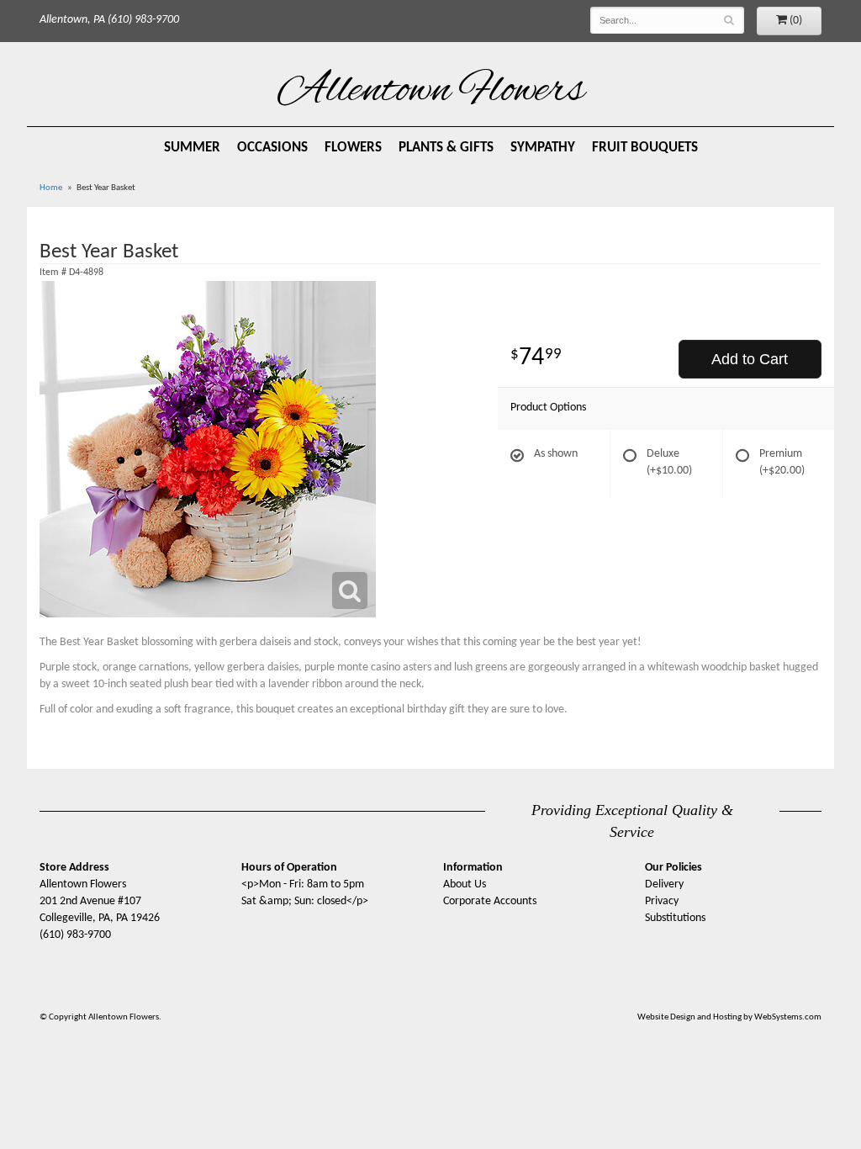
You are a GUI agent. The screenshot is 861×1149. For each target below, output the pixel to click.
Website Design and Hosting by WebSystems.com (729, 1017)
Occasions (272, 147)
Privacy (662, 901)
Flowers (353, 147)
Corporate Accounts (489, 901)
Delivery (664, 884)
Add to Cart (749, 359)
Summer (192, 147)
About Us (464, 884)
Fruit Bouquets (645, 147)
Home (51, 188)
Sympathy (542, 147)
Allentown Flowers (430, 92)
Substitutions (675, 918)
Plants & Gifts (446, 147)
